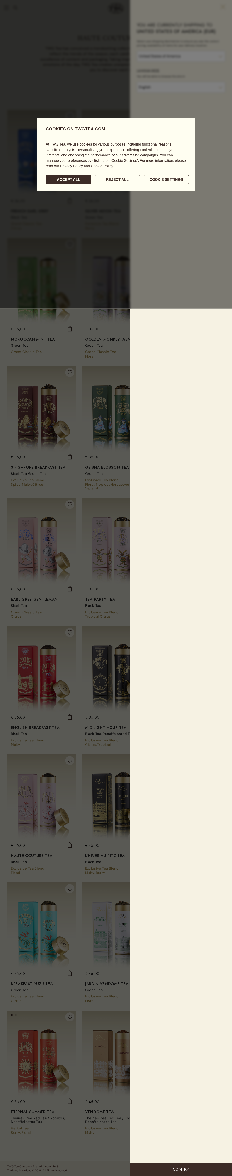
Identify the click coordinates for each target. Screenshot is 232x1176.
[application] (116, 154)
